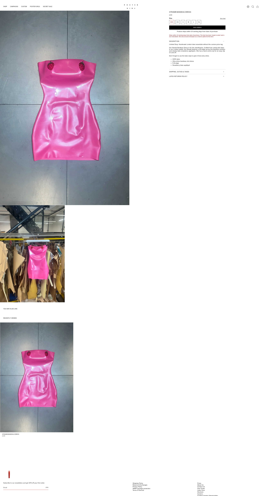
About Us (200, 485)
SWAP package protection (141, 488)
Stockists (200, 492)
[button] (5, 6)
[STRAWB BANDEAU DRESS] (36, 377)
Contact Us (201, 486)
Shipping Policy (138, 483)
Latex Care (201, 490)
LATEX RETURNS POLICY (178, 76)
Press (199, 483)
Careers (200, 494)
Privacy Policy (137, 486)
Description (174, 41)
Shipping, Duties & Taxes (179, 72)
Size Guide (201, 488)
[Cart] (257, 6)
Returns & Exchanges (140, 485)
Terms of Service (138, 490)
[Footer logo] (9, 474)
